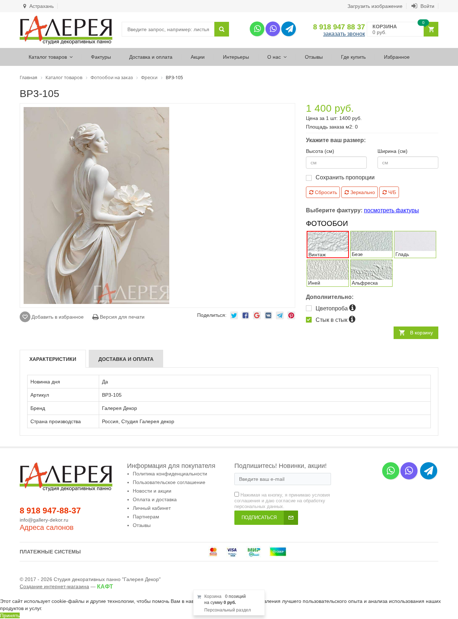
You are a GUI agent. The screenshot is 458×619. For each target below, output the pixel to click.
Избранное (397, 57)
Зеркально (362, 192)
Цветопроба (332, 308)
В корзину (421, 332)
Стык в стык (332, 320)
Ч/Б (391, 192)
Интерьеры (236, 57)
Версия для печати (121, 317)
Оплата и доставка (155, 499)
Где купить (353, 57)
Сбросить (325, 192)
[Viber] (272, 28)
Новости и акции (152, 491)
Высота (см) (320, 151)
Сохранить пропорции (345, 177)
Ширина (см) (392, 151)
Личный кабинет (152, 508)
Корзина (212, 596)
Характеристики (52, 359)
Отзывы (314, 57)
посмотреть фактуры (391, 210)
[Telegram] (288, 28)
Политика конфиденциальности (170, 474)
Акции (198, 57)
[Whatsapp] (257, 28)
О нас (274, 57)
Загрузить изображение (375, 6)
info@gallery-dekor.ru (44, 520)
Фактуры (101, 57)
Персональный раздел (227, 610)
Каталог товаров (48, 57)
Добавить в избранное (57, 317)
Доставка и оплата (150, 57)
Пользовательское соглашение (169, 482)
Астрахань (41, 6)
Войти (426, 6)
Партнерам (146, 516)
